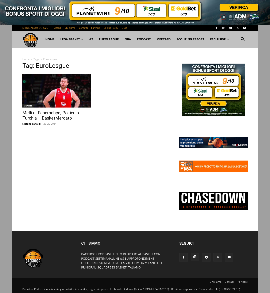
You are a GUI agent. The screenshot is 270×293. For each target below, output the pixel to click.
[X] (237, 28)
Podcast (144, 39)
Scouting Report (190, 39)
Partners (95, 27)
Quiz (124, 27)
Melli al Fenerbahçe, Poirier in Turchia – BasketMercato (50, 115)
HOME (49, 39)
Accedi (57, 27)
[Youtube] (244, 28)
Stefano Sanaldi (31, 123)
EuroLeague (109, 39)
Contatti (83, 27)
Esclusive (218, 39)
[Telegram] (230, 28)
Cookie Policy (111, 27)
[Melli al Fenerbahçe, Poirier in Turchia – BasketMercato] (56, 91)
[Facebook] (216, 28)
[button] (243, 40)
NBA (128, 39)
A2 (91, 39)
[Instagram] (223, 28)
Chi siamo (70, 27)
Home (26, 59)
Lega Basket (70, 39)
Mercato (164, 39)
